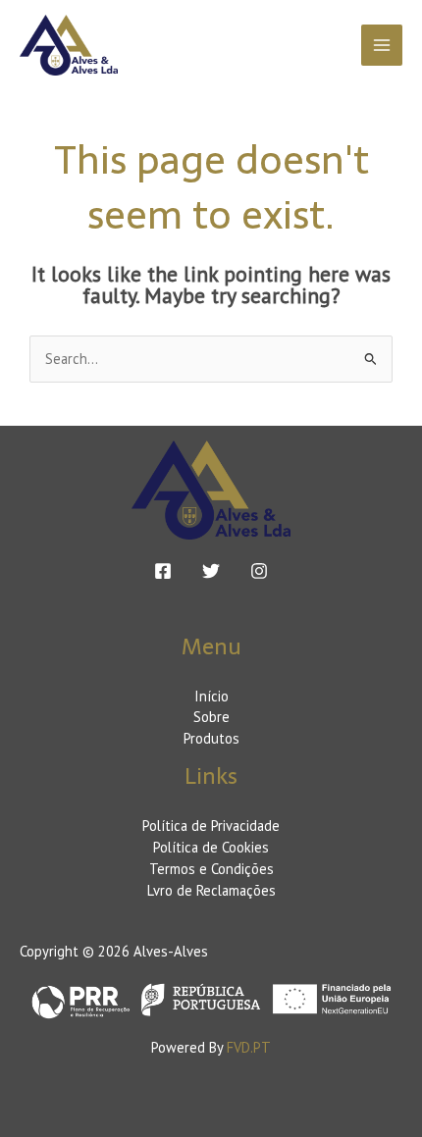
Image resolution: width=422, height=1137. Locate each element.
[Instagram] (259, 571)
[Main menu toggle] (381, 45)
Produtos (211, 738)
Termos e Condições (211, 868)
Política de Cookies (211, 847)
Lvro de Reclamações (211, 890)
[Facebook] (163, 571)
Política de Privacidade (211, 825)
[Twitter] (211, 571)
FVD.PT (249, 1047)
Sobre (211, 716)
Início (211, 696)
